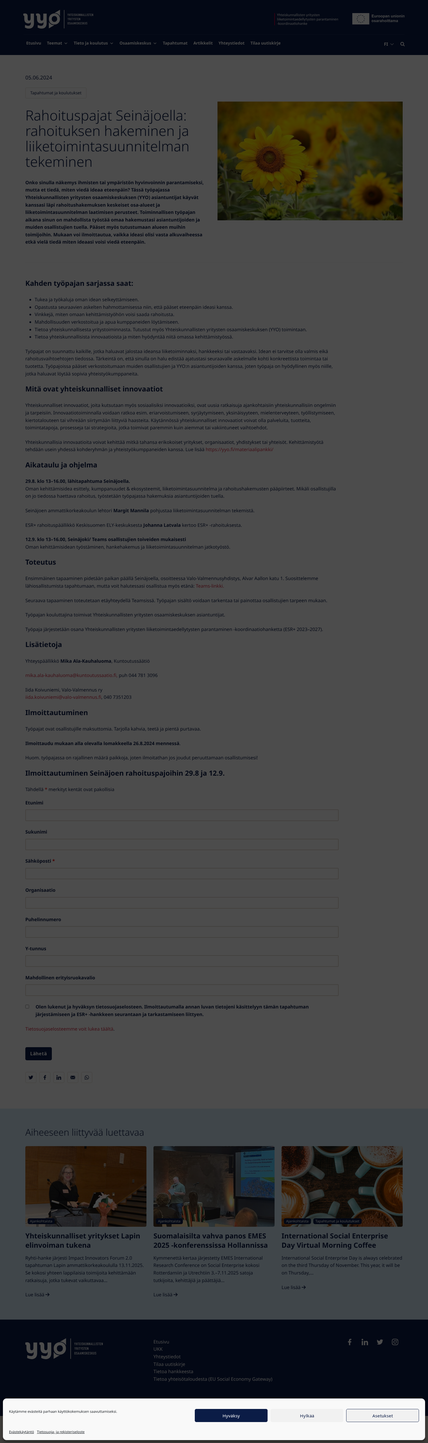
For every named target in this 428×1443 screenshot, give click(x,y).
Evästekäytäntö (21, 1431)
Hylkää (307, 1416)
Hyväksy (231, 1416)
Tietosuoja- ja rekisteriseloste (61, 1431)
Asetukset (382, 1416)
